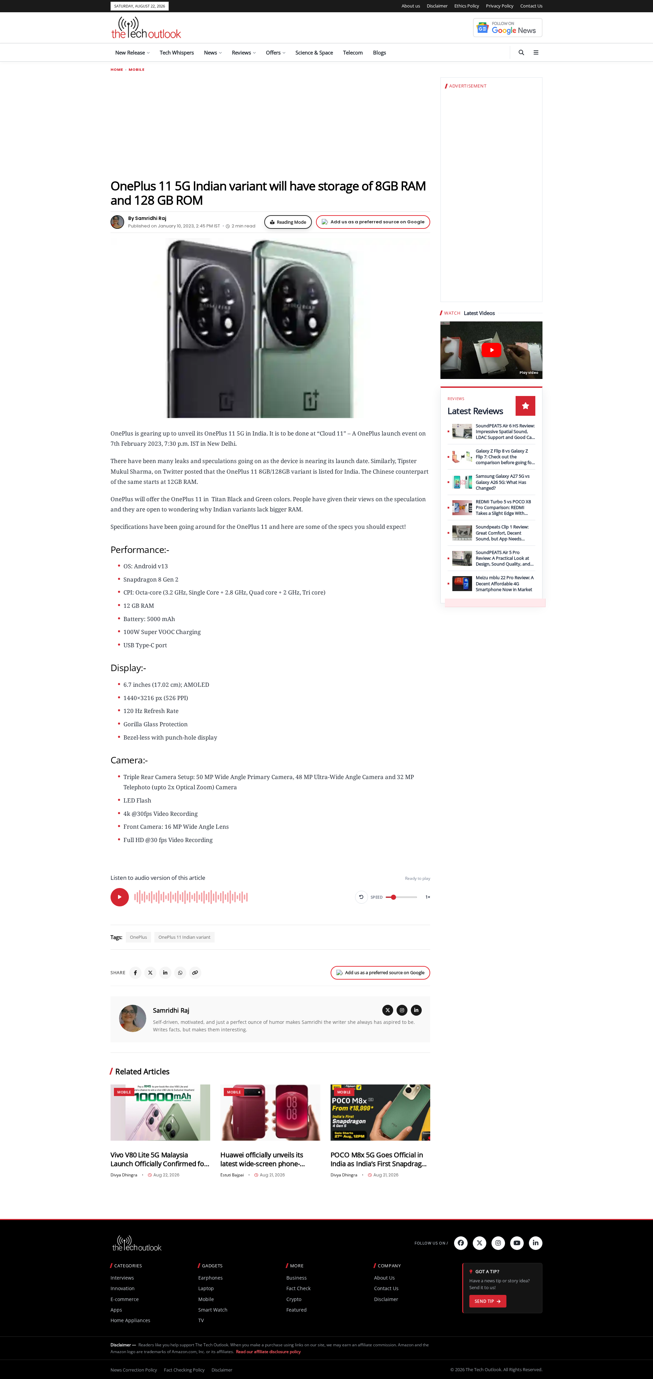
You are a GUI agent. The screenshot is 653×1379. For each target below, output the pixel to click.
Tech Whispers (177, 52)
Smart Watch (213, 1309)
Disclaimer (437, 6)
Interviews (122, 1277)
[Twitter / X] (150, 973)
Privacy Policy (500, 6)
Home (117, 69)
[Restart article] (361, 897)
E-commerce (125, 1299)
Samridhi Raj (171, 1010)
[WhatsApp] (180, 973)
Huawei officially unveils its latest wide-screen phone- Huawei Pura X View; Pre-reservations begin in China (262, 1159)
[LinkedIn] (165, 973)
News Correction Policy (134, 1370)
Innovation (123, 1288)
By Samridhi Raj (147, 218)
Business (296, 1277)
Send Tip (484, 1301)
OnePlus (138, 937)
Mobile (136, 69)
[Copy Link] (195, 973)
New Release (130, 52)
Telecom (353, 52)
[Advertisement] (270, 125)
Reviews (241, 52)
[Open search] (521, 52)
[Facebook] (135, 973)
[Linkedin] (535, 1243)
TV (201, 1320)
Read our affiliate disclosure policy (268, 1351)
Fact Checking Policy (184, 1370)
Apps (116, 1309)
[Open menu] (536, 52)
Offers (273, 52)
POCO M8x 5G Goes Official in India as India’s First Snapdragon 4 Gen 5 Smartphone (380, 1159)
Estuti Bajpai (232, 1175)
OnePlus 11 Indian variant (184, 937)
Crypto (293, 1299)
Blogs (379, 52)
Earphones (210, 1277)
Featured (296, 1309)
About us (411, 6)
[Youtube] (517, 1243)
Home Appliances (130, 1320)
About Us (384, 1277)
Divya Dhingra (124, 1175)
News (210, 52)
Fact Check (298, 1288)
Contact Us (531, 6)
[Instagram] (402, 1010)
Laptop (206, 1288)
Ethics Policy (466, 6)
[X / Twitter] (387, 1010)
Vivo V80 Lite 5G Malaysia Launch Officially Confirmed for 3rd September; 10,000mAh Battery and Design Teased (159, 1159)
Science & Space (314, 52)
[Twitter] (479, 1243)
